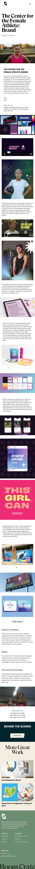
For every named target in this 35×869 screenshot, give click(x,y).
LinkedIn (4, 841)
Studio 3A (18, 839)
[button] (16, 567)
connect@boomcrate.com (9, 856)
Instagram (5, 836)
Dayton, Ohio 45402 (21, 841)
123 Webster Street (21, 836)
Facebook (4, 839)
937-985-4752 (6, 853)
